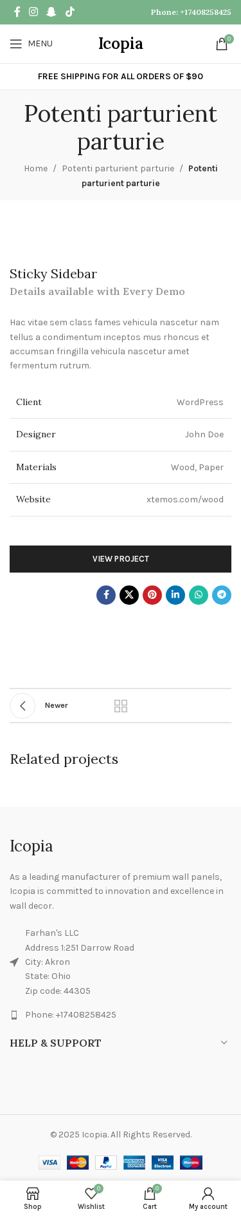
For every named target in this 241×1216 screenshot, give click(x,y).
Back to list (120, 706)
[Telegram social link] (221, 595)
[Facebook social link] (17, 12)
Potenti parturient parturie (118, 168)
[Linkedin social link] (175, 595)
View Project (121, 559)
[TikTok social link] (69, 12)
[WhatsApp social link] (198, 595)
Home (36, 168)
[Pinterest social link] (152, 595)
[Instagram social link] (33, 12)
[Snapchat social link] (51, 12)
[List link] (120, 1015)
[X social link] (129, 595)
